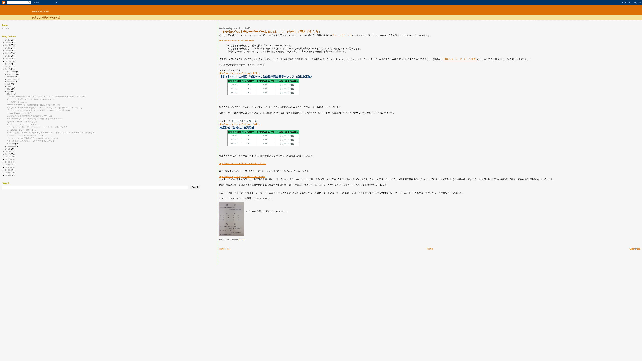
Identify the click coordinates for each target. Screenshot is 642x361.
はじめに (6, 28)
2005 (7, 173)
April (9, 92)
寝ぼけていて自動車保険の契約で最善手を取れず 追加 (30, 116)
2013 (7, 151)
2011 (7, 157)
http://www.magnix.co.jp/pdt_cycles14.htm (239, 124)
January (10, 146)
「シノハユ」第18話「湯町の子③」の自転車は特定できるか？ (32, 138)
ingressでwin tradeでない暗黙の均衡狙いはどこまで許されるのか (34, 105)
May (9, 89)
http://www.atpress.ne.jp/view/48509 (236, 40)
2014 (7, 149)
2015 (7, 69)
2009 (7, 162)
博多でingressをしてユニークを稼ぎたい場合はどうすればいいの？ (34, 119)
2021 (7, 53)
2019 (7, 58)
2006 (7, 170)
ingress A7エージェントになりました (22, 122)
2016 (7, 67)
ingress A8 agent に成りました (19, 113)
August (10, 82)
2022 (7, 50)
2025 (7, 42)
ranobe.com (40, 11)
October (10, 77)
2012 (7, 154)
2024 (7, 45)
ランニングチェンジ (342, 35)
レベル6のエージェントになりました (22, 130)
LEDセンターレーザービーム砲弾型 (460, 59)
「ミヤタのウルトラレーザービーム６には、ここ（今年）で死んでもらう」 (38, 127)
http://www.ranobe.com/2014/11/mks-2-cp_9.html (242, 163)
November (11, 74)
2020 (7, 56)
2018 (7, 61)
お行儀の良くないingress (17, 102)
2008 (7, 165)
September (12, 79)
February (11, 144)
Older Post (634, 249)
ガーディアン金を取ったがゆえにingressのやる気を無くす (31, 99)
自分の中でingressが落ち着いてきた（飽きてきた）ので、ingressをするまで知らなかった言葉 (46, 96)
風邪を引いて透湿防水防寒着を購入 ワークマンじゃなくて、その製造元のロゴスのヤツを (44, 108)
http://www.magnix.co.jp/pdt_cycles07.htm (239, 73)
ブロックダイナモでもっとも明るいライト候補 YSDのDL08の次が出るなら (38, 110)
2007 (7, 167)
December (11, 72)
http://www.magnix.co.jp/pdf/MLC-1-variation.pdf (242, 176)
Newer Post (224, 249)
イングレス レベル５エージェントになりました (27, 135)
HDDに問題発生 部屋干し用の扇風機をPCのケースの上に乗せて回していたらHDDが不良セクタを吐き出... (51, 133)
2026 (7, 40)
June (9, 87)
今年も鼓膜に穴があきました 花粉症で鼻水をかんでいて (31, 141)
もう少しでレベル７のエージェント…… (23, 124)
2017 (7, 64)
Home (430, 249)
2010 (7, 159)
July (9, 84)
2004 (7, 175)
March (10, 94)
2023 (7, 48)
